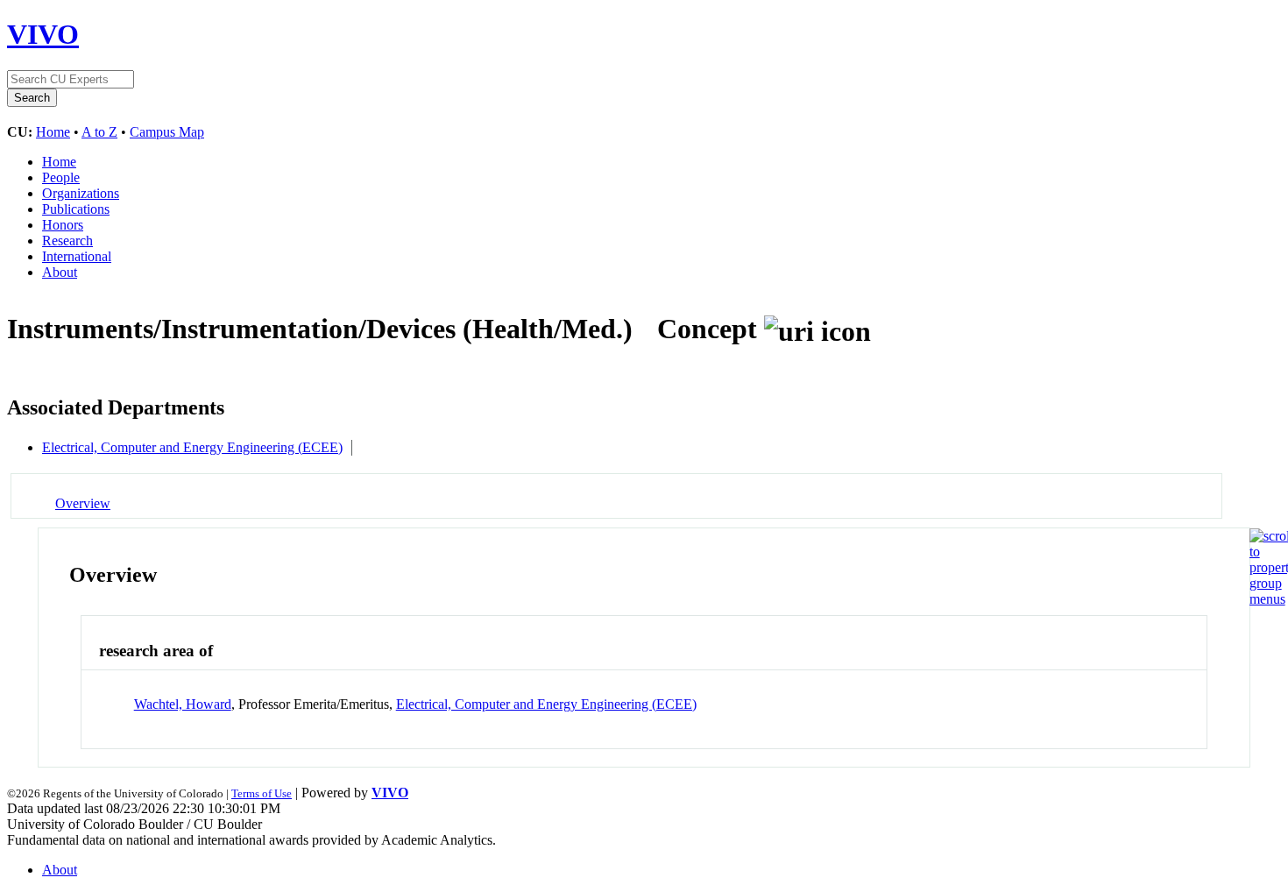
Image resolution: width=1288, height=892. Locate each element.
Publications (76, 209)
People (61, 177)
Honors (62, 224)
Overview (82, 503)
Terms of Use (261, 793)
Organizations (80, 193)
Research (67, 240)
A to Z (99, 131)
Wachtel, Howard (182, 704)
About (59, 272)
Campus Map (167, 131)
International (76, 256)
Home (53, 131)
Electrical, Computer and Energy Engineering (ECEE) (192, 447)
